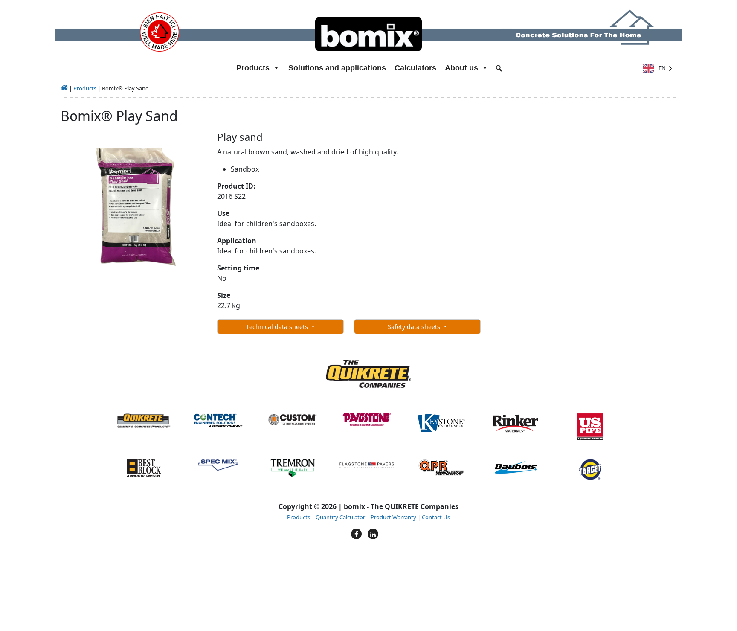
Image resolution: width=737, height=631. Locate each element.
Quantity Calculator (340, 517)
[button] (499, 68)
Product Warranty (393, 517)
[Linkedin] (373, 534)
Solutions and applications (337, 68)
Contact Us (436, 517)
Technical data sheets (278, 327)
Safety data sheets (415, 327)
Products (84, 88)
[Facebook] (356, 534)
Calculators (415, 68)
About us (461, 68)
